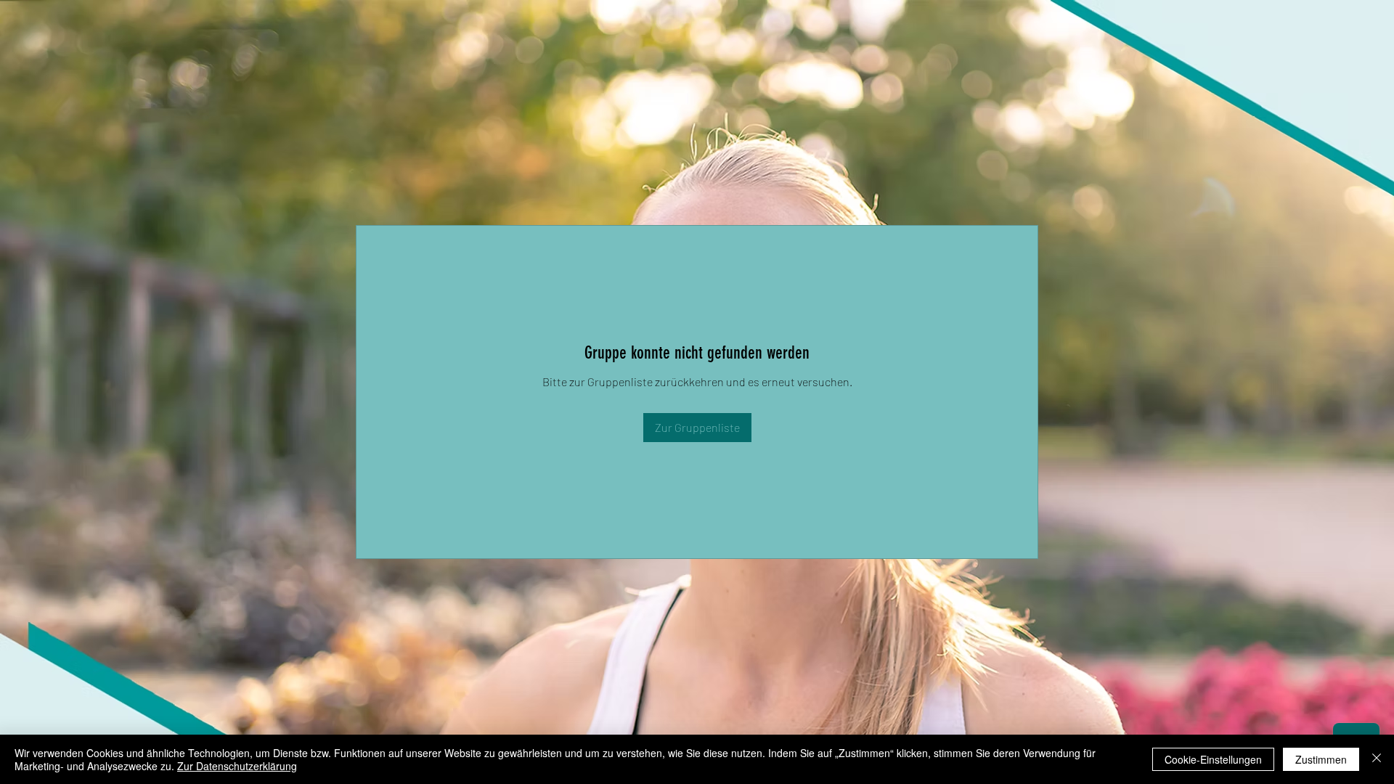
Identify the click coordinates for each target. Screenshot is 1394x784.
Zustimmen (1321, 759)
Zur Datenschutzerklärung (237, 766)
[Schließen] (1376, 759)
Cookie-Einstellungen (1213, 759)
